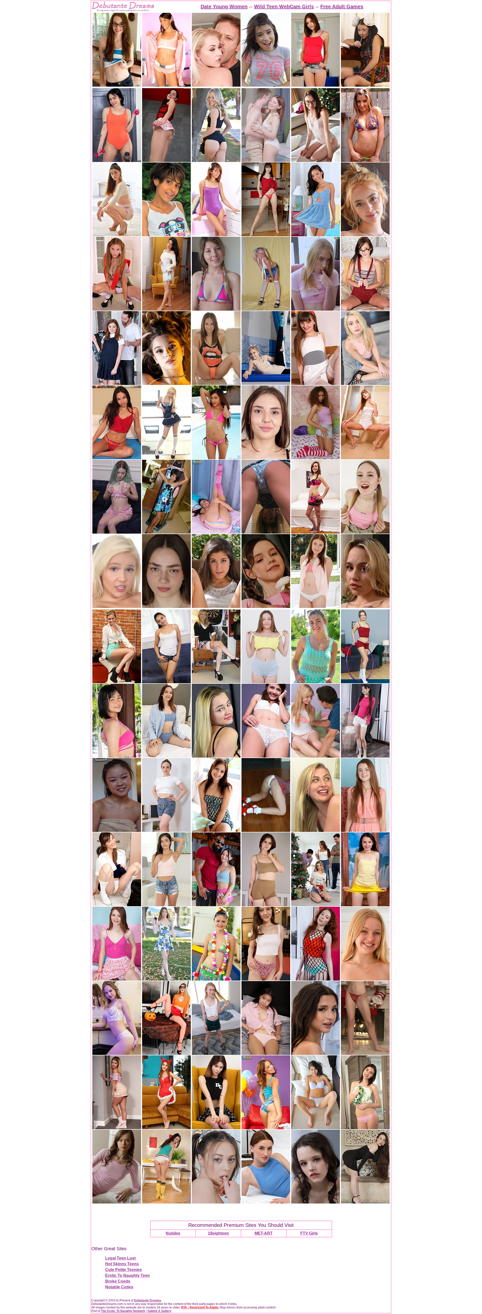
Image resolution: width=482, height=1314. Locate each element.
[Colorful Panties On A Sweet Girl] (216, 532)
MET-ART (264, 1233)
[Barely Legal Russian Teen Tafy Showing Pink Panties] (365, 1128)
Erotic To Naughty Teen (127, 1275)
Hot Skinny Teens (122, 1264)
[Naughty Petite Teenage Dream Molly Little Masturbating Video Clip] (166, 383)
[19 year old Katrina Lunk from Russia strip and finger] (365, 682)
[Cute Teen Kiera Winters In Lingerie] (315, 532)
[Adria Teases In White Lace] (266, 756)
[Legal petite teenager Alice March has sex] (116, 979)
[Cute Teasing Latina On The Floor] (216, 383)
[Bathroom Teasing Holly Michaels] (116, 905)
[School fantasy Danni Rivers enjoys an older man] (116, 383)
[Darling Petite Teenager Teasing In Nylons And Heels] (166, 160)
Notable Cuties (119, 1287)
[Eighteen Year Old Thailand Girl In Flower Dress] (166, 532)
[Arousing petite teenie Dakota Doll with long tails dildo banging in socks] (365, 756)
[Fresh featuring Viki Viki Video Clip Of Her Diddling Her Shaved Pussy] (315, 979)
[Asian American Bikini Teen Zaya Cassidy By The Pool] (216, 458)
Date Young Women (224, 6)
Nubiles (173, 1233)
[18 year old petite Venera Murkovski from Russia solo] (116, 1053)
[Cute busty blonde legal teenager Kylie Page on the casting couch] (116, 606)
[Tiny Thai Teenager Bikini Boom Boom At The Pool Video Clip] (216, 979)
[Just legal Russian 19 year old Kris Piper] (166, 830)
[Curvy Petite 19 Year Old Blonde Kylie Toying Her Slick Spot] (365, 979)
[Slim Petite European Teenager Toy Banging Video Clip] (216, 1128)
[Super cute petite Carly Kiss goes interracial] (216, 905)
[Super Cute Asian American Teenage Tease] (315, 235)
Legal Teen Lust (120, 1258)
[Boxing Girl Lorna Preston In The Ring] (166, 85)
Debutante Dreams (147, 1300)
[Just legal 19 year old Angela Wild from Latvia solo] (266, 458)
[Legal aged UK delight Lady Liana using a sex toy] (166, 309)
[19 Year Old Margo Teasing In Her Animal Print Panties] (266, 979)
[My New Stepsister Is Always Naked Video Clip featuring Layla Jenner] (315, 1053)
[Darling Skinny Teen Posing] (116, 1202)
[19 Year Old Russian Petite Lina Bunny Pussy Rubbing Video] (266, 905)
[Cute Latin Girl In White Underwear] (315, 1128)
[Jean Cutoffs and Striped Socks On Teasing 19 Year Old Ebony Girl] (315, 458)
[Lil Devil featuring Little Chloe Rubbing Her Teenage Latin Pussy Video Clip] (166, 1128)
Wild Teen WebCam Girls (284, 6)
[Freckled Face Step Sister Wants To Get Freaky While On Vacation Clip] (216, 309)
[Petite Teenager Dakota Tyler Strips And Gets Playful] (116, 458)
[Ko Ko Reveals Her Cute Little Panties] (365, 905)
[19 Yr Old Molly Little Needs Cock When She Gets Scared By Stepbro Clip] (166, 1053)
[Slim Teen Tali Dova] (116, 85)
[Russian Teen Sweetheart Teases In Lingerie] (365, 458)
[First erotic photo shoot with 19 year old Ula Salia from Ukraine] (166, 606)
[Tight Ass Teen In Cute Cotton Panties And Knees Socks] (166, 1202)
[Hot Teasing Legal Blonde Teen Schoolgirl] (266, 309)
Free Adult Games (341, 6)
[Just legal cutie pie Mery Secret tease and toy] (315, 606)
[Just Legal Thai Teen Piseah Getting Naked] (116, 756)
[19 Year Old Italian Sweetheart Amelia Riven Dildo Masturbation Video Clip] (266, 235)
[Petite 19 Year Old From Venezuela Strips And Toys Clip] (166, 235)
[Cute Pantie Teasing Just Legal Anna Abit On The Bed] (266, 1053)
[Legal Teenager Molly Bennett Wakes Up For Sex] (315, 756)
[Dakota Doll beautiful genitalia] (266, 606)
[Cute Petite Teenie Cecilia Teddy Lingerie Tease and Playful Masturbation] (315, 160)
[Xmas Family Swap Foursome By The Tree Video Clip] (315, 905)
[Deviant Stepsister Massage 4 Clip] (315, 830)
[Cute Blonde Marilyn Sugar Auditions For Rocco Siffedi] (216, 85)
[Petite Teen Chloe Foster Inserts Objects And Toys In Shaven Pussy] (116, 682)
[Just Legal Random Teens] (216, 235)
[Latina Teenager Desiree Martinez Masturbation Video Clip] (166, 682)
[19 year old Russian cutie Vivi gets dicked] (266, 160)
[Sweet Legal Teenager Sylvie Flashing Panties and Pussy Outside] (166, 979)
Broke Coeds (117, 1281)
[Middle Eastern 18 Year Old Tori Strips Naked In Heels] (116, 235)
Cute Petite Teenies (123, 1270)
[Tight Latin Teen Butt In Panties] (266, 1128)
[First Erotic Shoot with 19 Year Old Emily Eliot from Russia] (365, 1202)
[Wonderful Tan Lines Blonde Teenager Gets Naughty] (315, 682)
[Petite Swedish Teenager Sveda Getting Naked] (216, 160)
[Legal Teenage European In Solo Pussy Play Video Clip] (266, 1202)
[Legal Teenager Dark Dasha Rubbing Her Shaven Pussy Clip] (216, 756)
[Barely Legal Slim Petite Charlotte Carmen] (216, 1053)
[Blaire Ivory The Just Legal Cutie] (315, 85)
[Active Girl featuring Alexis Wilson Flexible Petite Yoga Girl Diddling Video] (266, 383)
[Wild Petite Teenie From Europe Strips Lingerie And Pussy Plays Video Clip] (116, 532)
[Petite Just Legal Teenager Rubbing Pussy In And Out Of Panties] (365, 606)
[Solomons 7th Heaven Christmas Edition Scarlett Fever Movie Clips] (365, 1053)
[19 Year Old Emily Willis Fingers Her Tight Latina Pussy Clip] (166, 905)
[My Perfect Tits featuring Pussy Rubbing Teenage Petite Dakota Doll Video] (315, 1202)
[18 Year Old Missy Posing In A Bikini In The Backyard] (365, 160)
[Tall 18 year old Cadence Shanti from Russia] (166, 756)
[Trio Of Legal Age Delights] (365, 309)
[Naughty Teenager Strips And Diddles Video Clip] (315, 309)
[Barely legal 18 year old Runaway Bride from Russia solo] (365, 532)
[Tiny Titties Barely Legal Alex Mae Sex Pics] (365, 830)
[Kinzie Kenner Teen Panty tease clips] (266, 532)
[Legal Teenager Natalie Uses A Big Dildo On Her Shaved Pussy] (216, 606)
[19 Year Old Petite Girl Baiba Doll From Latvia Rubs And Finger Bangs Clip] (116, 160)
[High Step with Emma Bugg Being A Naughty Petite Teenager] (116, 1128)
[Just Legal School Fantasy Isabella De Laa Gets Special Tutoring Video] (216, 1202)
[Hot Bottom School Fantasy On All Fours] (266, 830)
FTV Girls (309, 1233)
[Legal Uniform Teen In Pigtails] (365, 85)
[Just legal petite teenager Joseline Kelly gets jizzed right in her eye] (266, 85)
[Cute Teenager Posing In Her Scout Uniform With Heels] (116, 309)
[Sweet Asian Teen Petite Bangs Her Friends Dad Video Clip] (116, 830)
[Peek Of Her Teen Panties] (315, 383)
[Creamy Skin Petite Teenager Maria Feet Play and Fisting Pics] (365, 235)
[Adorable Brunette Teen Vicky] (216, 830)
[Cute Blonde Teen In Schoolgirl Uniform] (216, 682)
